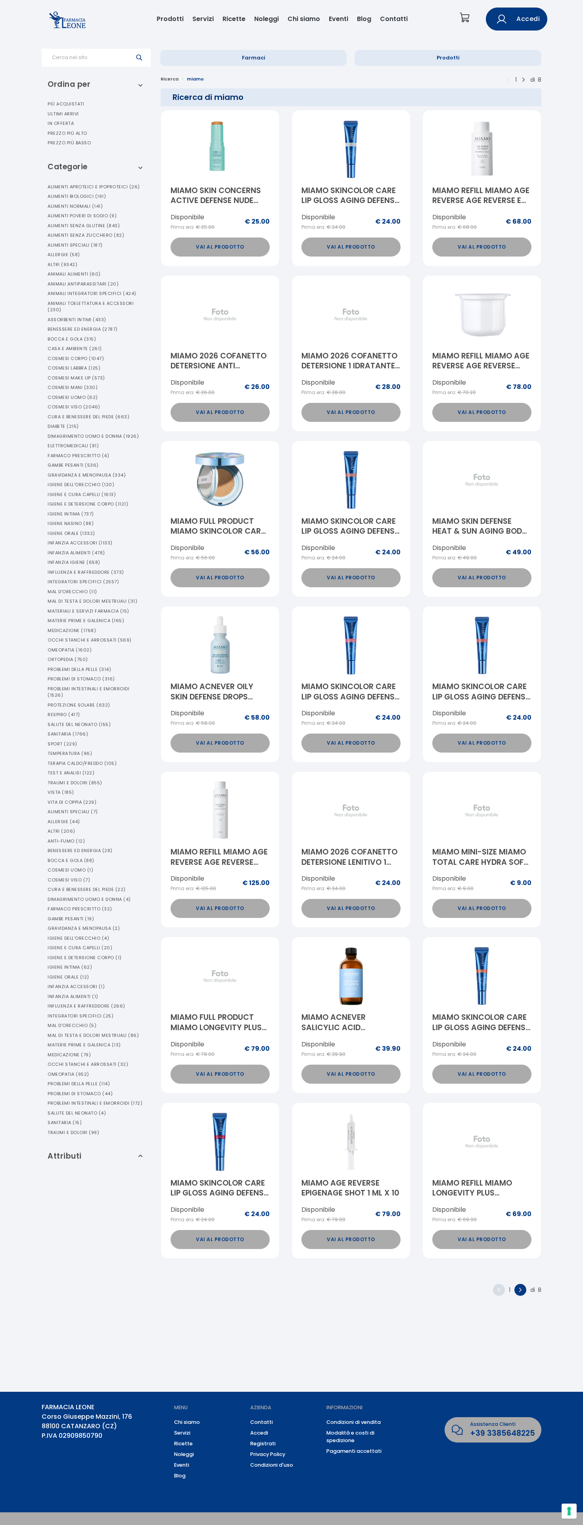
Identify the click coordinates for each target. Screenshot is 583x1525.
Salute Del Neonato (79, 724)
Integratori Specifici (83, 582)
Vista (61, 792)
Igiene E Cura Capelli (82, 494)
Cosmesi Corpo (76, 358)
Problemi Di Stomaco (81, 679)
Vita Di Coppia (72, 802)
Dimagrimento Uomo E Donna (93, 436)
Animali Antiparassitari (83, 284)
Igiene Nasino (71, 523)
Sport (62, 744)
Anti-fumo (66, 841)
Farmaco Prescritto (78, 455)
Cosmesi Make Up (76, 378)
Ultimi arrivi (63, 114)
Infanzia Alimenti (76, 553)
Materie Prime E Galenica (86, 620)
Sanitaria (68, 734)
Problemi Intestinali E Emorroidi (88, 692)
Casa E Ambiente (75, 348)
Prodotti (170, 18)
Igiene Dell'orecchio (81, 484)
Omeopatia (70, 650)
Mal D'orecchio (72, 591)
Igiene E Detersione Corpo (88, 504)
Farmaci (253, 57)
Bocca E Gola (72, 339)
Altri (62, 264)
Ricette (233, 18)
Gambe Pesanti (73, 465)
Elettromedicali (73, 446)
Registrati (263, 1443)
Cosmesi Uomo (73, 397)
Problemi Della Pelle (79, 669)
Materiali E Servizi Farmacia (88, 611)
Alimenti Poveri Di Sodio (82, 216)
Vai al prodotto (220, 246)
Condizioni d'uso (271, 1465)
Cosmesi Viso (74, 407)
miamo (195, 79)
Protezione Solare (79, 705)
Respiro (64, 714)
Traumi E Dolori (75, 783)
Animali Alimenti (74, 274)
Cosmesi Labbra (74, 368)
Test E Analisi (71, 773)
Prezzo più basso (69, 143)
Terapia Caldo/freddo (82, 763)
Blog (364, 18)
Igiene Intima (71, 514)
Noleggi (266, 18)
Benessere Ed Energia (83, 329)
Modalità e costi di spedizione (350, 1436)
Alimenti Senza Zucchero (86, 235)
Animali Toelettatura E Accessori (91, 306)
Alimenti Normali (75, 206)
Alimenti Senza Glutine (84, 225)
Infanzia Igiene (74, 562)
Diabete (63, 426)
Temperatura (70, 753)
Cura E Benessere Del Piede (88, 417)
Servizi (203, 18)
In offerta (61, 123)
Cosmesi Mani (73, 387)
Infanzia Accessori (80, 543)
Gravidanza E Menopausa (87, 475)
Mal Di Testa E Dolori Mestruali (92, 601)
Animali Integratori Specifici (92, 293)
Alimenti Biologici (77, 196)
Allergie (64, 254)
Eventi (338, 18)
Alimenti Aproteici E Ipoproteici (94, 187)
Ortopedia (68, 659)
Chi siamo (304, 18)
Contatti (394, 18)
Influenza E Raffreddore (86, 572)
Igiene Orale (71, 533)
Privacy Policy (267, 1454)
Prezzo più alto (67, 133)
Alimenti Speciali (75, 245)
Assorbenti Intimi (77, 319)
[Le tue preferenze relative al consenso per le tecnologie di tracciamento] (569, 1511)
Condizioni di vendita (353, 1422)
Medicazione (72, 630)
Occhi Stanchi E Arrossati (90, 640)
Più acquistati (66, 104)
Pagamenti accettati (354, 1451)
